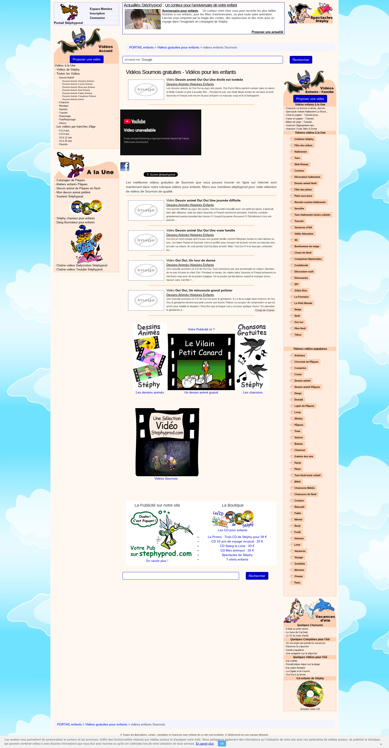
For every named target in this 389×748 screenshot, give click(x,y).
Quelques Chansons (310, 625)
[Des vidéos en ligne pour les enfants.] (86, 40)
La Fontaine (301, 296)
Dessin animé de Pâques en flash (78, 188)
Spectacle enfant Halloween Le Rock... (307, 111)
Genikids (299, 563)
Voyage (298, 557)
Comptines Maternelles (308, 259)
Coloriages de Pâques (71, 180)
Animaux (299, 355)
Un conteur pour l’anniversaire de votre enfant (201, 5)
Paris (297, 582)
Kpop (297, 462)
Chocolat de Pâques (306, 361)
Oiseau (298, 576)
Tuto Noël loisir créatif (307, 475)
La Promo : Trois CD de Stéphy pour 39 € (237, 537)
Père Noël (300, 328)
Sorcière (299, 208)
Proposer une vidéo (310, 99)
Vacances (299, 551)
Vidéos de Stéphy (68, 69)
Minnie (298, 519)
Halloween (300, 151)
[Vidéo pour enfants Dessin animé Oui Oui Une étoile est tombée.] (145, 88)
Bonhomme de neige (306, 246)
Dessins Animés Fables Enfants (77, 93)
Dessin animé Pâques (307, 387)
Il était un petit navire (297, 628)
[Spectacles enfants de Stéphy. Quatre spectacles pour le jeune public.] (310, 12)
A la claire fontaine (295, 667)
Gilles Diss (300, 290)
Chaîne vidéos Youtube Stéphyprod (79, 269)
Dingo (298, 393)
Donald (298, 399)
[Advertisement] (242, 141)
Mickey (298, 418)
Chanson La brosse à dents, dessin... (306, 108)
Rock (297, 525)
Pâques (298, 424)
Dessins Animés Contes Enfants (77, 84)
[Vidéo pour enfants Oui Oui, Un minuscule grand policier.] (145, 299)
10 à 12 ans (65, 137)
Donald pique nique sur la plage (303, 664)
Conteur (299, 170)
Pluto (297, 469)
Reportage (65, 116)
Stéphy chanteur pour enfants (76, 218)
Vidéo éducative (303, 233)
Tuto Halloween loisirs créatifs (312, 214)
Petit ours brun (303, 195)
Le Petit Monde (303, 303)
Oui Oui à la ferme (296, 674)
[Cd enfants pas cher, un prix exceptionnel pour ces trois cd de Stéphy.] (87, 207)
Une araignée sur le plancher (301, 653)
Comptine (300, 368)
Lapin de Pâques (304, 406)
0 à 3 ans (64, 130)
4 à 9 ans (64, 134)
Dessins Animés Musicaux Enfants (78, 87)
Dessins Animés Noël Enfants (76, 90)
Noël (297, 315)
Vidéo (204, 79)
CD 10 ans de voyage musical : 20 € (237, 541)
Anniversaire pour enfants (180, 10)
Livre (297, 544)
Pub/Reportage (67, 119)
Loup (297, 412)
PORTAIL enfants (141, 47)
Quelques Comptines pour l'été (310, 639)
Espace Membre (101, 9)
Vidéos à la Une (65, 65)
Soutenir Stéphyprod (70, 196)
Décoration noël (303, 271)
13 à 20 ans (65, 141)
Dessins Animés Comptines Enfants (79, 96)
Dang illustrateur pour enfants (76, 222)
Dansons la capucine (297, 646)
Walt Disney (301, 164)
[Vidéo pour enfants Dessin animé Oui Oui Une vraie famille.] (145, 239)
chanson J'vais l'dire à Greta (301, 128)
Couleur (299, 500)
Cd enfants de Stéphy (310, 678)
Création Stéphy (304, 139)
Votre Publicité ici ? (201, 329)
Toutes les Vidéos (68, 73)
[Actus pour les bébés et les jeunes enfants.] (86, 164)
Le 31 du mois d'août (297, 635)
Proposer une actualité (267, 32)
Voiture (298, 437)
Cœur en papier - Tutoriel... (300, 118)
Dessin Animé (66, 77)
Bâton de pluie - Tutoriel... (300, 122)
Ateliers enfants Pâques (72, 184)
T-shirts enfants (237, 559)
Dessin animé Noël (305, 183)
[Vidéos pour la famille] (309, 81)
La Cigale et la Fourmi (298, 671)
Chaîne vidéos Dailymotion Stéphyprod (82, 265)
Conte (298, 374)
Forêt (297, 532)
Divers (62, 123)
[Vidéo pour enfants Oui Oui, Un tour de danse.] (145, 269)
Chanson (299, 450)
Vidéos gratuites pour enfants (178, 47)
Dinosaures (301, 278)
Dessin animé (302, 380)
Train (297, 431)
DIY (296, 284)
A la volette (291, 660)
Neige (297, 309)
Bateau (298, 443)
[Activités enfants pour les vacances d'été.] (309, 609)
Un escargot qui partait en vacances (306, 643)
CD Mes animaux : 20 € (237, 550)
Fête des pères (303, 189)
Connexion (97, 18)
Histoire (299, 538)
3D (296, 240)
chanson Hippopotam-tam (300, 125)
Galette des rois (303, 456)
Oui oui (298, 322)
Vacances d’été (303, 227)
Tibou (297, 334)
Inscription (97, 13)
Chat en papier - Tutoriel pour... (303, 115)
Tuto (297, 158)
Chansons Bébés (304, 488)
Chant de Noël (302, 252)
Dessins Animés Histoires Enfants (190, 84)
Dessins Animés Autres (73, 99)
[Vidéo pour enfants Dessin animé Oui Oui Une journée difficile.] (145, 209)
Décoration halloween (307, 177)
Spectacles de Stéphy (237, 555)
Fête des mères (303, 145)
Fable (297, 513)
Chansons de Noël (305, 494)
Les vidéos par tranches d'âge (76, 126)
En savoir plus (205, 743)
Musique (63, 105)
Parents (63, 144)
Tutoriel (298, 221)
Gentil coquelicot (295, 650)
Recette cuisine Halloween (310, 202)
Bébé (297, 481)
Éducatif (299, 507)
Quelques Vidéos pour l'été (310, 657)
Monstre (299, 570)
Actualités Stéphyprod (143, 5)
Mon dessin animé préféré (73, 192)
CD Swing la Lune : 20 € (237, 546)
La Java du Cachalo (297, 632)
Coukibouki (301, 265)
